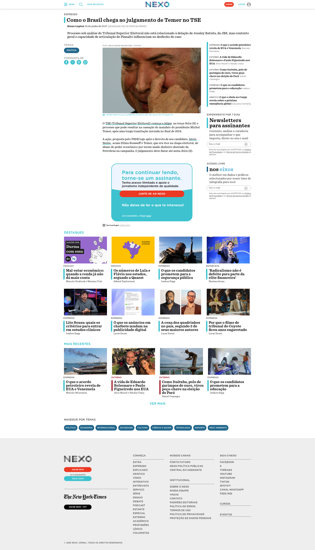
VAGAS (174, 494)
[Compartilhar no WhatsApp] (85, 62)
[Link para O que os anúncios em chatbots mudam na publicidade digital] (133, 302)
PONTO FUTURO (180, 462)
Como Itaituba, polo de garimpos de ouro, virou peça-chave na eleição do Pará (228, 72)
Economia (86, 427)
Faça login (78, 479)
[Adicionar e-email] (246, 144)
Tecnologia (183, 427)
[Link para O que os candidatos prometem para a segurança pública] (180, 250)
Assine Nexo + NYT (78, 507)
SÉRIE (136, 493)
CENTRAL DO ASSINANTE (186, 470)
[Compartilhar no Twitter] (72, 62)
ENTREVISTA (141, 485)
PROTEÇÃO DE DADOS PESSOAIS (190, 518)
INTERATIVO (141, 482)
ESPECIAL (139, 513)
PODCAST (139, 505)
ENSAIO (138, 497)
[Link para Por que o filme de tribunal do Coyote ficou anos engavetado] (228, 302)
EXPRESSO (139, 466)
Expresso (214, 45)
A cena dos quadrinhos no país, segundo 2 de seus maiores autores (180, 326)
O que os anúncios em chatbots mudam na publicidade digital (132, 326)
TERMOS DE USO (180, 510)
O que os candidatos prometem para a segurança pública (178, 274)
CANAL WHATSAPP (232, 489)
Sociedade (126, 427)
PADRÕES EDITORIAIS (183, 502)
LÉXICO (137, 529)
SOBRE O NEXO (179, 486)
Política (71, 50)
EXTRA (137, 462)
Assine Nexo (78, 470)
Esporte (200, 427)
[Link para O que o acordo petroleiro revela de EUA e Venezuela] (85, 361)
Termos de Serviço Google (237, 152)
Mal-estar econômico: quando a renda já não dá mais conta (85, 274)
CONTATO (176, 498)
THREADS (226, 470)
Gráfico (214, 97)
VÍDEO (137, 478)
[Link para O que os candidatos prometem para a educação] (229, 361)
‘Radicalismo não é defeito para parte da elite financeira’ (226, 274)
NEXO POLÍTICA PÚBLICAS (186, 466)
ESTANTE (139, 509)
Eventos (226, 514)
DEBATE (138, 501)
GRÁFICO (139, 474)
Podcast (68, 266)
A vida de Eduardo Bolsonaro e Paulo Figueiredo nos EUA (229, 60)
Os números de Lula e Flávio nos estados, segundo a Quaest (132, 274)
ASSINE (229, 4)
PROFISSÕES (141, 525)
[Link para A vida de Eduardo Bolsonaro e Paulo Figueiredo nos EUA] (133, 361)
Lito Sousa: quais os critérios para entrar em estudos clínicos (84, 326)
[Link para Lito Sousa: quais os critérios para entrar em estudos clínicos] (85, 302)
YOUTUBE (226, 474)
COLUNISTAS (141, 533)
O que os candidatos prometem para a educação (227, 385)
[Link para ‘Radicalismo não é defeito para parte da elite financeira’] (228, 250)
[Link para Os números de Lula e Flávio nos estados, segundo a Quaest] (133, 250)
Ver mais (157, 403)
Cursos (225, 503)
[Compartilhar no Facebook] (66, 62)
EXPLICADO (140, 470)
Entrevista (212, 266)
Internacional (106, 427)
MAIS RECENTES (95, 4)
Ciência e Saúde (161, 427)
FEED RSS (226, 493)
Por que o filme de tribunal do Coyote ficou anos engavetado (228, 326)
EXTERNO (139, 517)
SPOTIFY (225, 485)
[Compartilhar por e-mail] (79, 62)
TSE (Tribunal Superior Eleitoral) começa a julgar (138, 123)
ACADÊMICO (141, 521)
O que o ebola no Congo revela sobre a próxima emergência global (228, 100)
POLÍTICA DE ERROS (182, 506)
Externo (214, 57)
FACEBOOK (227, 462)
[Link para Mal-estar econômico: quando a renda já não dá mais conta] (85, 250)
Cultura (142, 427)
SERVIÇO (138, 489)
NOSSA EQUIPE (179, 490)
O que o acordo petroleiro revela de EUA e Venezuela (83, 385)
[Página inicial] (157, 4)
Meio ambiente (218, 427)
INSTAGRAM (227, 478)
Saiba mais (125, 225)
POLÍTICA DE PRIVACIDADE (187, 514)
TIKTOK (224, 482)
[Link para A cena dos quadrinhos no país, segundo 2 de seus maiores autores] (180, 302)
